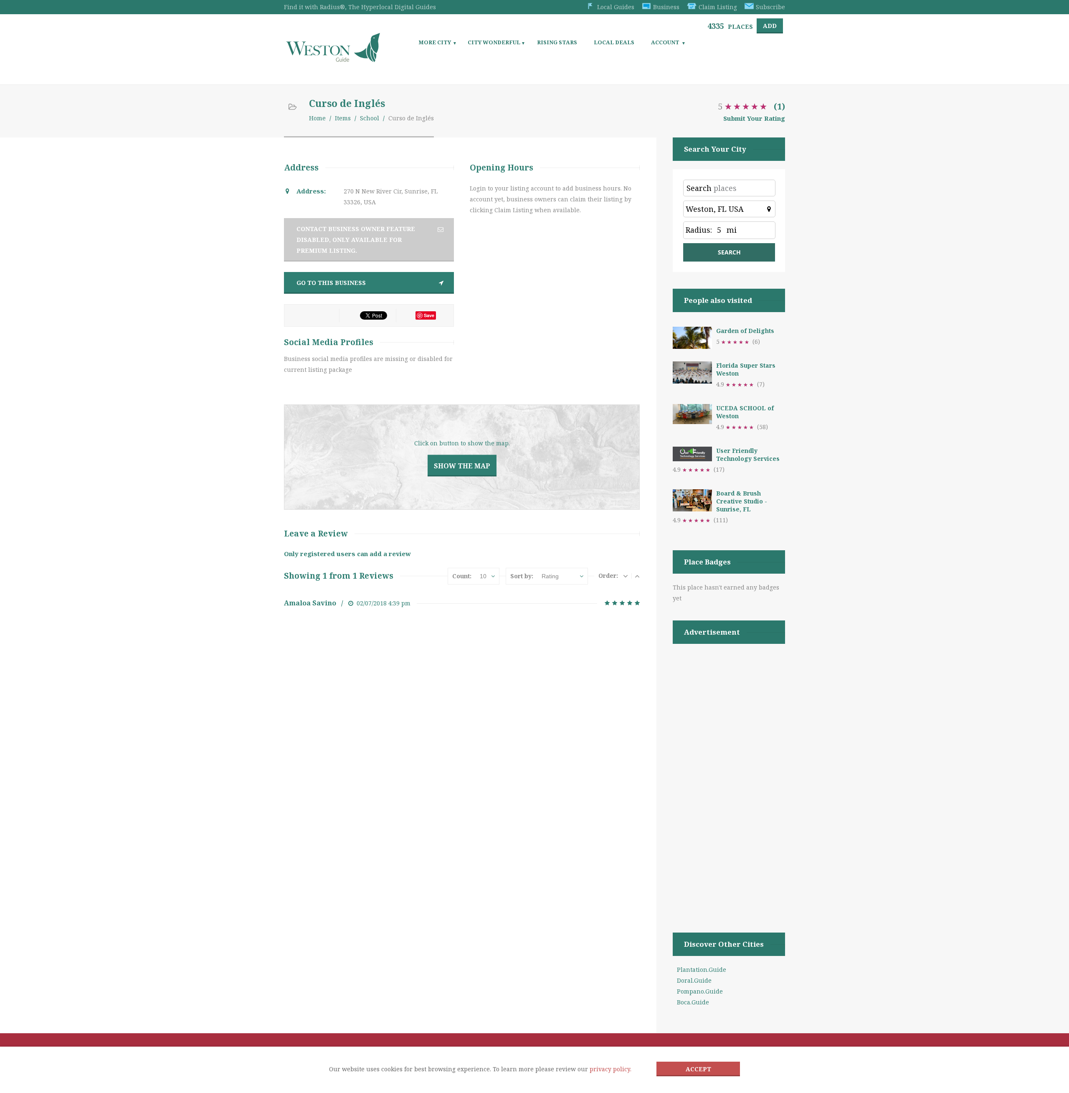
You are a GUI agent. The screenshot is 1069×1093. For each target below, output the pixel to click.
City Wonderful (494, 42)
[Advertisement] (729, 777)
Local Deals (614, 42)
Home (317, 118)
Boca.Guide (693, 1002)
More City (434, 42)
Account (665, 42)
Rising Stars (557, 42)
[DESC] (625, 576)
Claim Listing (718, 7)
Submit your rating (754, 118)
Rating (550, 576)
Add (770, 26)
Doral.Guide (694, 980)
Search (699, 188)
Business (666, 7)
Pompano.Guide (700, 991)
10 (483, 576)
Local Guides (615, 7)
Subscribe (770, 7)
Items (343, 118)
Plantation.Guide (701, 970)
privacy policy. (610, 1069)
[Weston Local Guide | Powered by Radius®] (333, 59)
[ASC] (637, 576)
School (369, 118)
